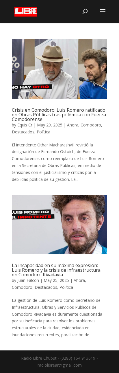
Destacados (23, 132)
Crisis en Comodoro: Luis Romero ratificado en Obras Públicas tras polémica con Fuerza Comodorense (59, 114)
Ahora (72, 125)
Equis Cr (24, 125)
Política (43, 132)
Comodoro (91, 125)
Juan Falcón (28, 280)
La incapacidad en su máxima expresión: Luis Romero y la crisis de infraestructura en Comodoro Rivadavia (56, 270)
